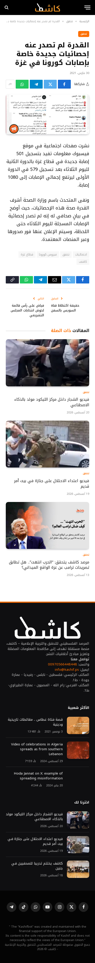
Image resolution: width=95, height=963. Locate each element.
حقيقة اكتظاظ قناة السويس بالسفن (65, 308)
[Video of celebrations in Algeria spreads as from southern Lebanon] (78, 750)
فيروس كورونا (48, 254)
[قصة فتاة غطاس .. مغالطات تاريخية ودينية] (78, 725)
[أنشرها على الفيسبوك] (64, 84)
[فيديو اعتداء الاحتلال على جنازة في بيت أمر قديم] (47, 444)
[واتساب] (22, 84)
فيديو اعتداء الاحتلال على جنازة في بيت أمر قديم (51, 483)
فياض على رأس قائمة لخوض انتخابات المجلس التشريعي (27, 310)
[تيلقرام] (36, 84)
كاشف (83, 262)
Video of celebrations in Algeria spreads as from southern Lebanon (37, 749)
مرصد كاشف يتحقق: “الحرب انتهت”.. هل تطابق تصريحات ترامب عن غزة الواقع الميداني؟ (49, 564)
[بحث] (7, 7)
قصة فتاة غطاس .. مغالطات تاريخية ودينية (35, 722)
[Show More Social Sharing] (10, 84)
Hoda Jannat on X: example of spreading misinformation (38, 775)
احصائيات (81, 254)
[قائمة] (87, 7)
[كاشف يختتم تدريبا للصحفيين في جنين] (78, 869)
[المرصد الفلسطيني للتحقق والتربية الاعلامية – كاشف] (47, 7)
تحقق (83, 33)
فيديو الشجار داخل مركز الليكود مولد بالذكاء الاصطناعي (51, 402)
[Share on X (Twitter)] (50, 84)
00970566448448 (62, 664)
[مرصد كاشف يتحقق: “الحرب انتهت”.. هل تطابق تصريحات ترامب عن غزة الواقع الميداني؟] (47, 525)
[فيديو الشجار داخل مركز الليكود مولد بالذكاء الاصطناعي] (47, 362)
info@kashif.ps (67, 669)
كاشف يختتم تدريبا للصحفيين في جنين (37, 865)
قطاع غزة (27, 254)
